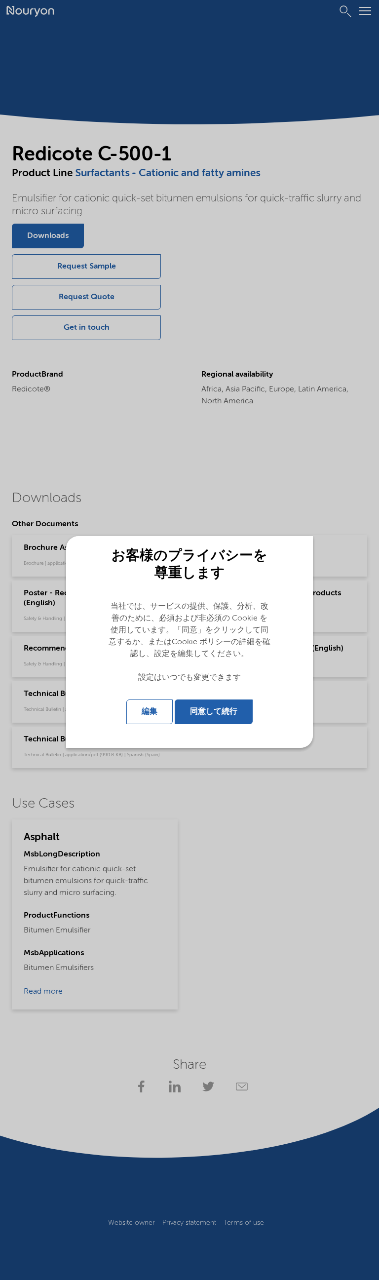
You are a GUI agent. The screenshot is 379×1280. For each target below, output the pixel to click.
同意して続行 (213, 712)
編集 (149, 712)
